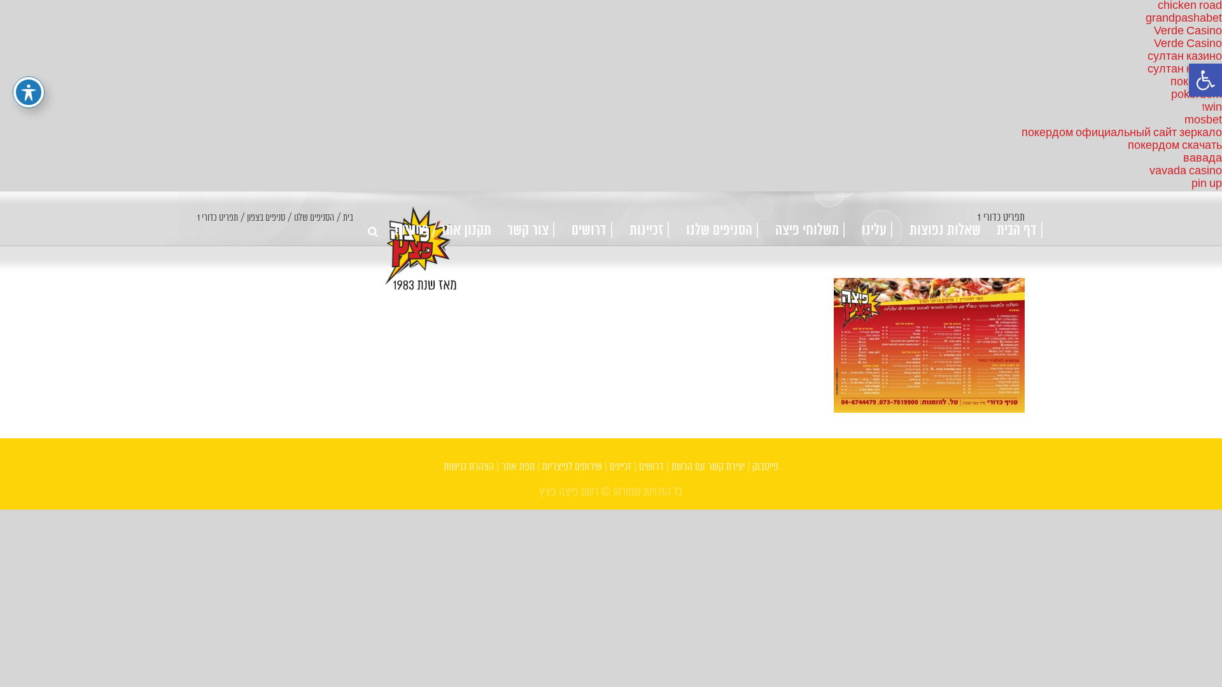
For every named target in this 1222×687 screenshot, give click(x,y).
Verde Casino (1188, 31)
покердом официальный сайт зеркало (1122, 133)
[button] (1205, 80)
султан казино (1185, 57)
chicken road (1190, 6)
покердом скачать (1175, 146)
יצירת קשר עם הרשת (708, 467)
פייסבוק (765, 467)
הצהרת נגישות (469, 467)
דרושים (651, 467)
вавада (1202, 159)
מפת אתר (518, 467)
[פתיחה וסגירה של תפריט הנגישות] (28, 92)
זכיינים (620, 467)
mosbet (1203, 120)
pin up (1206, 184)
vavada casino (1185, 171)
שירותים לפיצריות (572, 467)
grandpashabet (1184, 19)
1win (1212, 108)
